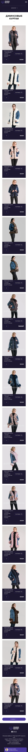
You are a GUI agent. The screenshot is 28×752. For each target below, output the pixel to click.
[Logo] (5, 2)
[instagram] (14, 731)
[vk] (12, 731)
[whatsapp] (16, 731)
